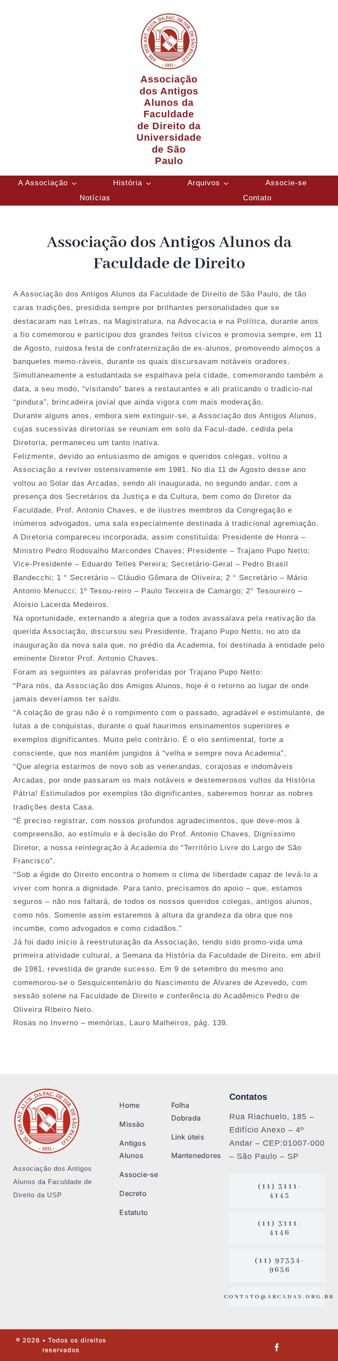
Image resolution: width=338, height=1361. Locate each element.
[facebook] (277, 1347)
